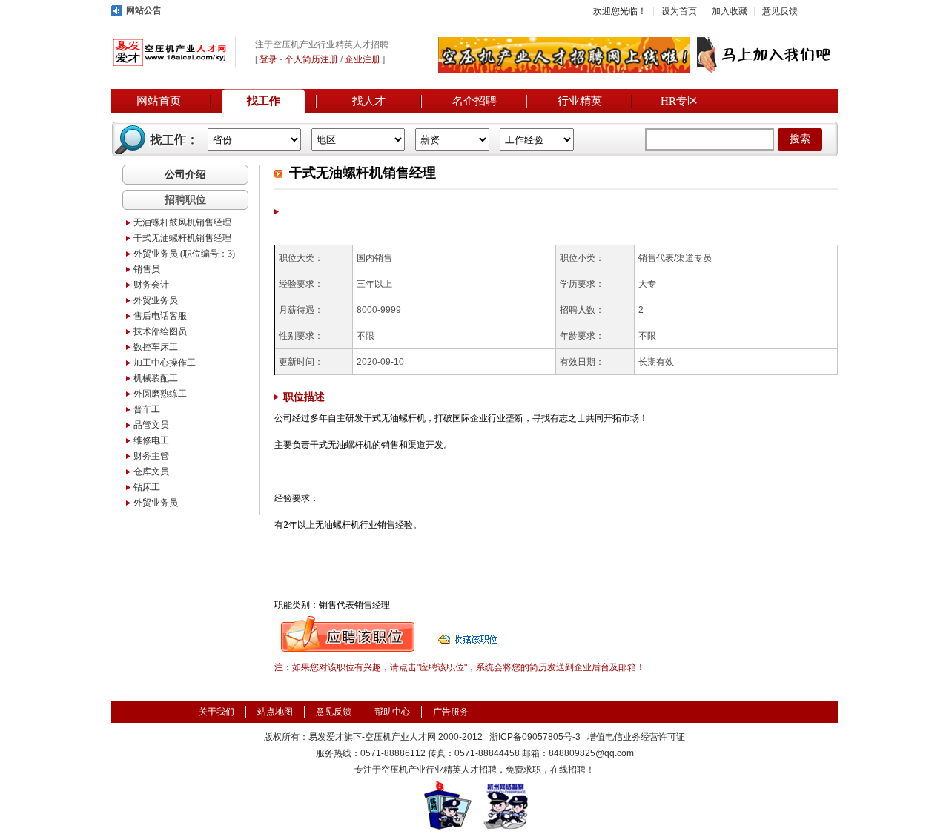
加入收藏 (729, 11)
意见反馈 (780, 11)
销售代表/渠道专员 (675, 258)
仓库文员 (151, 471)
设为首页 (679, 11)
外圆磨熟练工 (160, 393)
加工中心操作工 (164, 362)
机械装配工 (155, 378)
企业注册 (362, 59)
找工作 (263, 101)
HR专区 (679, 101)
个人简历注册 (311, 59)
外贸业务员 (155, 300)
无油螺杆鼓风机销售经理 (182, 222)
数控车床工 (155, 347)
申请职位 (347, 633)
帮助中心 (392, 712)
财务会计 (151, 285)
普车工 (146, 409)
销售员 (146, 269)
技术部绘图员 (160, 331)
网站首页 (158, 101)
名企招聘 (474, 101)
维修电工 (151, 440)
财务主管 (151, 456)
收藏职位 (470, 633)
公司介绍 (185, 174)
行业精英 (580, 101)
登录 (268, 59)
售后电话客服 (160, 316)
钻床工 (146, 487)
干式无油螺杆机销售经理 (182, 238)
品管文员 (151, 425)
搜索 (800, 139)
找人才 (369, 101)
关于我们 (216, 712)
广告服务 (451, 712)
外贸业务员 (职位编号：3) (184, 253)
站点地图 (275, 712)
